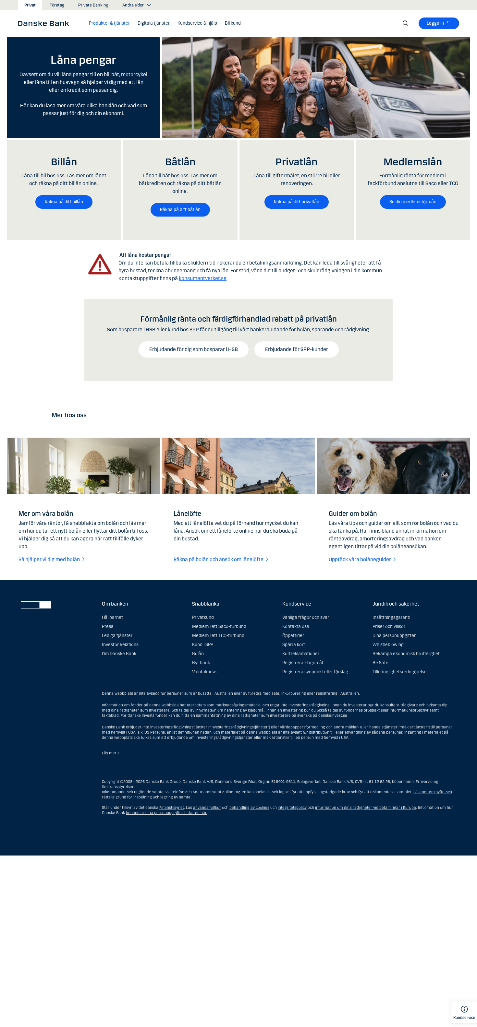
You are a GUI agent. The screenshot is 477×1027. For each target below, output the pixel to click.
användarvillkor (207, 807)
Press (107, 626)
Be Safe (380, 663)
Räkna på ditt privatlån (296, 202)
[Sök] (405, 23)
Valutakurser (205, 672)
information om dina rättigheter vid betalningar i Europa (365, 807)
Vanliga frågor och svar (305, 617)
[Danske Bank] (45, 23)
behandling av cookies (249, 807)
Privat (30, 5)
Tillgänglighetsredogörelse (400, 672)
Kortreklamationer (300, 653)
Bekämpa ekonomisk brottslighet (406, 653)
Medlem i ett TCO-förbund (218, 635)
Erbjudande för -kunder (296, 349)
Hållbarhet (112, 617)
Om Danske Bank (119, 653)
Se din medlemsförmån (412, 202)
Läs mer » (110, 753)
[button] (109, 23)
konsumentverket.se (202, 278)
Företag (57, 5)
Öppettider (293, 635)
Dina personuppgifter (394, 635)
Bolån (198, 653)
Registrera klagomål (302, 663)
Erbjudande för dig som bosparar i (193, 349)
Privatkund (203, 617)
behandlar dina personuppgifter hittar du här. (166, 812)
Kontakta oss (295, 626)
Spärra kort (293, 644)
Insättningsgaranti (391, 617)
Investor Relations (120, 644)
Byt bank (201, 663)
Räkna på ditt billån (64, 202)
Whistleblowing (388, 644)
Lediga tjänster (117, 635)
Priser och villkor (389, 626)
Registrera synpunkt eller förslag (315, 672)
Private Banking (93, 5)
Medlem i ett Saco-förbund (219, 626)
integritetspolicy (292, 807)
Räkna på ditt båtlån (180, 209)
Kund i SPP (202, 644)
